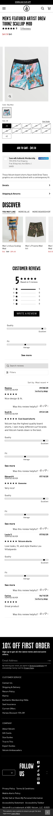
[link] (38, 762)
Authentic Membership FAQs (15, 700)
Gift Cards (6, 733)
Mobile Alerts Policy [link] (11, 793)
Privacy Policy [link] (8, 788)
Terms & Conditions (36, 666)
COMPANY (7, 723)
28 (7, 126)
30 (26, 126)
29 (17, 126)
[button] (41, 405)
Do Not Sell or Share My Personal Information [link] (22, 798)
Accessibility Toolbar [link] (34, 802)
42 (7, 136)
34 (17, 131)
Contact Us (7, 682)
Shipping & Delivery (11, 687)
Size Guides (7, 737)
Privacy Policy (29, 668)
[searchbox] (26, 365)
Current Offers (8, 708)
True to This (7, 741)
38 (36, 131)
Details (5, 185)
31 (36, 126)
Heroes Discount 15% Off (13, 712)
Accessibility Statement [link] (13, 802)
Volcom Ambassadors (12, 750)
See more (26, 355)
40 (46, 131)
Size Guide (46, 121)
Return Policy (8, 691)
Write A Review (27, 313)
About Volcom (8, 728)
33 (7, 131)
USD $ (7, 772)
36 (26, 131)
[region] (26, 290)
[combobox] (38, 383)
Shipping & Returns (11, 193)
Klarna (5, 695)
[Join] (47, 660)
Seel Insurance (9, 704)
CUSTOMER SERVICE (11, 677)
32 (46, 126)
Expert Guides (8, 745)
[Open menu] (4, 8)
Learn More (15, 813)
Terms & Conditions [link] (25, 788)
